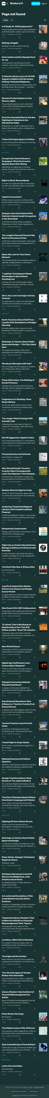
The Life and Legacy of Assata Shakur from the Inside (16, 974)
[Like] (3, 70)
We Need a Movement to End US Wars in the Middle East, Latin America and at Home (17, 877)
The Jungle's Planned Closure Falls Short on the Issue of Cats (18, 236)
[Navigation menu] (5, 3)
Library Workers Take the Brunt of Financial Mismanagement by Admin (18, 995)
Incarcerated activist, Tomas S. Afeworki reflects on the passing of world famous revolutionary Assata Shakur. (17, 979)
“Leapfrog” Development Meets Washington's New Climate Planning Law (17, 276)
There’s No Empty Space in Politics (18, 139)
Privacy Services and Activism (16, 454)
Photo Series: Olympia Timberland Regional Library (18, 858)
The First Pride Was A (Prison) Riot (18, 567)
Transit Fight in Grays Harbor (15, 742)
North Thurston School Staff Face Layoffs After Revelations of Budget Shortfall (19, 322)
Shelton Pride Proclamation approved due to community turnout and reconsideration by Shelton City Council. (18, 494)
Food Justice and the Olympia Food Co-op (18, 58)
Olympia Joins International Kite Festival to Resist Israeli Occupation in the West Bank (19, 216)
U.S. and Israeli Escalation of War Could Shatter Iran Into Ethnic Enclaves (17, 899)
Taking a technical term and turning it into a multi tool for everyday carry (19, 532)
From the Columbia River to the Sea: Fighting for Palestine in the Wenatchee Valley (19, 120)
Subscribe (35, 4)
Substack (15, 1095)
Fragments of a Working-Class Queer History (16, 400)
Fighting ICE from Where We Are (17, 821)
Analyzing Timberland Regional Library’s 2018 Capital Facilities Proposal (17, 509)
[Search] (45, 20)
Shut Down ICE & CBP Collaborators (19, 608)
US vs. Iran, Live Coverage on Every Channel (18, 296)
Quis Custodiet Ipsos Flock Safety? (18, 1044)
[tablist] (8, 20)
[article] (24, 32)
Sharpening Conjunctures (14, 528)
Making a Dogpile (10, 43)
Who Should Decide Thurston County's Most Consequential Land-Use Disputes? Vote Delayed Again (18, 471)
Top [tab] (11, 20)
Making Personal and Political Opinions (16, 760)
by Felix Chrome (8, 570)
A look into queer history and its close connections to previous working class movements (17, 406)
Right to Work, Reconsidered (15, 180)
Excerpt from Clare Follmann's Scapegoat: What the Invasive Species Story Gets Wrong (16, 161)
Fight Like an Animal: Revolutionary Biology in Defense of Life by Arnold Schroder (19, 548)
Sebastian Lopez (8, 863)
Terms (30, 1087)
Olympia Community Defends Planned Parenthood (16, 683)
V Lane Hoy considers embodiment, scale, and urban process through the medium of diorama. (18, 844)
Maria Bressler (7, 1069)
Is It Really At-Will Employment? (17, 26)
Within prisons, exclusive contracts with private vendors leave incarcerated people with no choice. (18, 201)
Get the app (34, 1091)
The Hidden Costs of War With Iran (18, 1028)
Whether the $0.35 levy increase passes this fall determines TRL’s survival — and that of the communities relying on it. (19, 86)
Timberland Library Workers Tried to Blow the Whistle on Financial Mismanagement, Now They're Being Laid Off (18, 921)
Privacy (25, 1087)
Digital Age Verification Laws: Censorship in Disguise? (16, 664)
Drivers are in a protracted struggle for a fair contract (18, 746)
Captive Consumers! (12, 197)
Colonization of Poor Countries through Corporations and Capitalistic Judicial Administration (17, 650)
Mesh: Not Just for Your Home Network (16, 255)
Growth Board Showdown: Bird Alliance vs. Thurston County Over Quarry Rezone (18, 704)
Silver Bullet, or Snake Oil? (12, 457)
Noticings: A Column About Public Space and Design (18, 839)
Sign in (44, 4)
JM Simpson (6, 1017)
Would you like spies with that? (17, 363)
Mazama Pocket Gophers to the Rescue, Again (17, 99)
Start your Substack (20, 1091)
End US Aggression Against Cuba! (18, 438)
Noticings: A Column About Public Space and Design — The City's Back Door (19, 344)
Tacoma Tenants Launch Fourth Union (17, 724)
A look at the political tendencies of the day (19, 142)
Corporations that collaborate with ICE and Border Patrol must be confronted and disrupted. (18, 612)
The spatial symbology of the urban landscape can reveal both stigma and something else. (16, 351)
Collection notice (38, 1087)
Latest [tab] (5, 20)
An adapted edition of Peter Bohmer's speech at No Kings (16, 883)
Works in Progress (15, 34)
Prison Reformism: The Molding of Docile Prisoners (18, 381)
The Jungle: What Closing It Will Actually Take (17, 419)
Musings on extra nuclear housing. (15, 46)
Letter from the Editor (12, 1066)
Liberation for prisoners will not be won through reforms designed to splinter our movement (18, 387)
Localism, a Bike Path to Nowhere (17, 940)
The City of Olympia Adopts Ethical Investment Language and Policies (18, 798)
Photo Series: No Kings (13, 1014)
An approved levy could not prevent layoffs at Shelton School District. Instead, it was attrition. (19, 595)
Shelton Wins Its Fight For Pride (17, 490)
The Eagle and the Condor (14, 956)
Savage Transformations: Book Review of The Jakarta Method (16, 779)
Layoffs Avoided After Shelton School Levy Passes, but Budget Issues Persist (17, 589)
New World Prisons (11, 646)
